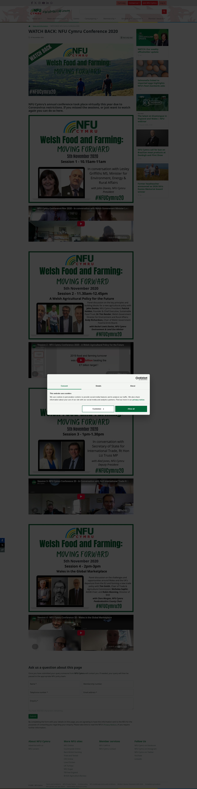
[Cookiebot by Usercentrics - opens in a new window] (137, 378)
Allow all (131, 409)
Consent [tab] (64, 386)
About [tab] (132, 386)
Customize (97, 409)
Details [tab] (98, 386)
